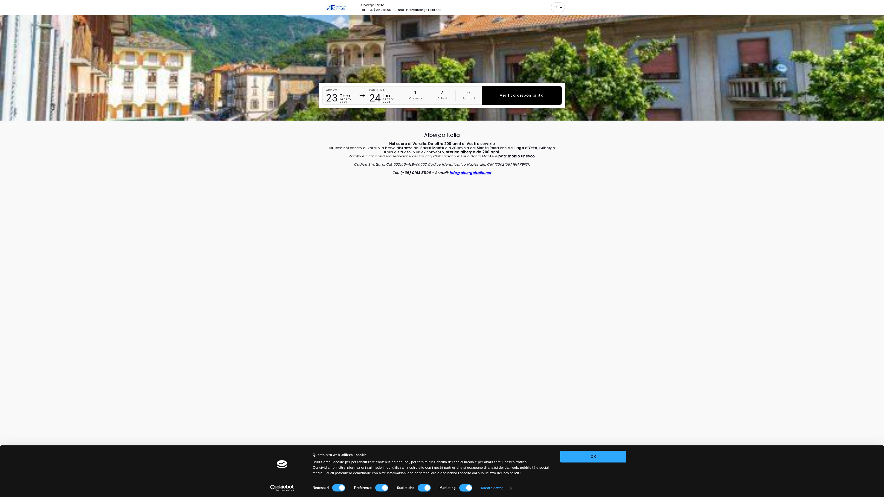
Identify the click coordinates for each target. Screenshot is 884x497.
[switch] (381, 487)
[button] (561, 7)
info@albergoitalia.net (470, 172)
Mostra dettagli (493, 488)
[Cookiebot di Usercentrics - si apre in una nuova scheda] (282, 488)
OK (593, 457)
